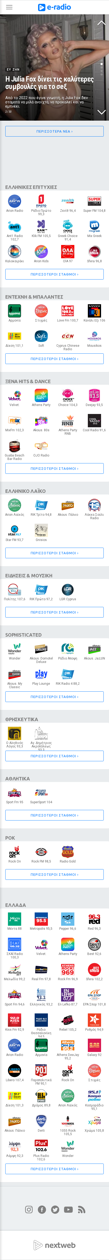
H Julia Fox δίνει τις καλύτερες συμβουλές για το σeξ (49, 83)
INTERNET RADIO (94, 347)
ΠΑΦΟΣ (41, 863)
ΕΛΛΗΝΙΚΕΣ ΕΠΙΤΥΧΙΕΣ (31, 187)
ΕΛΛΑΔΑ (15, 905)
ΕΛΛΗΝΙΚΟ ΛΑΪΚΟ (25, 491)
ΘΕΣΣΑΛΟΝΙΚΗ (41, 930)
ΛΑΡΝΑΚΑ (68, 262)
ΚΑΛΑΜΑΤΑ (67, 660)
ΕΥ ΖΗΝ (13, 69)
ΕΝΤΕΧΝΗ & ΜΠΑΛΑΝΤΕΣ (34, 296)
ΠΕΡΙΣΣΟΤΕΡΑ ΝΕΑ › (55, 131)
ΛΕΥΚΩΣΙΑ (41, 214)
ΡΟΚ (10, 837)
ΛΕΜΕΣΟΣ (68, 239)
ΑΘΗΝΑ (14, 212)
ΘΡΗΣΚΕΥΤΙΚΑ (21, 719)
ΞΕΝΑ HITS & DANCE (28, 381)
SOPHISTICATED (23, 634)
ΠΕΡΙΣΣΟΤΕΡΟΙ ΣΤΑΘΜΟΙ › (55, 274)
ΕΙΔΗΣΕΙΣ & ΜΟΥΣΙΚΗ (28, 575)
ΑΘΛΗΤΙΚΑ (17, 778)
